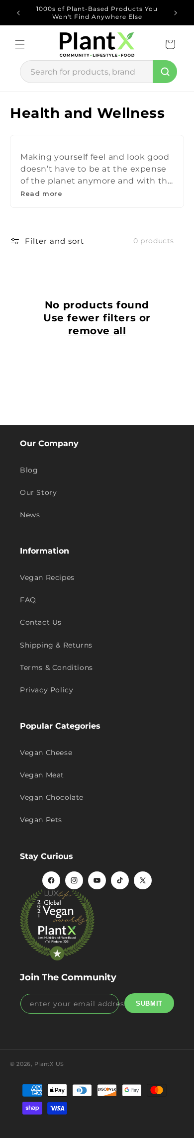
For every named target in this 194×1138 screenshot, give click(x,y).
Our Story (38, 492)
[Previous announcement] (18, 13)
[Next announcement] (176, 13)
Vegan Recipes (47, 577)
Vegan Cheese (46, 752)
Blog (29, 470)
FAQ (28, 599)
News (30, 514)
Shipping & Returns (56, 645)
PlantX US (49, 1063)
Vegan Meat (42, 774)
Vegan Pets (41, 819)
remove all (97, 331)
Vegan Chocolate (52, 797)
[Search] (165, 71)
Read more (41, 193)
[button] (20, 44)
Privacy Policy (46, 689)
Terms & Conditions (56, 667)
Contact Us (41, 622)
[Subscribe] (149, 1003)
